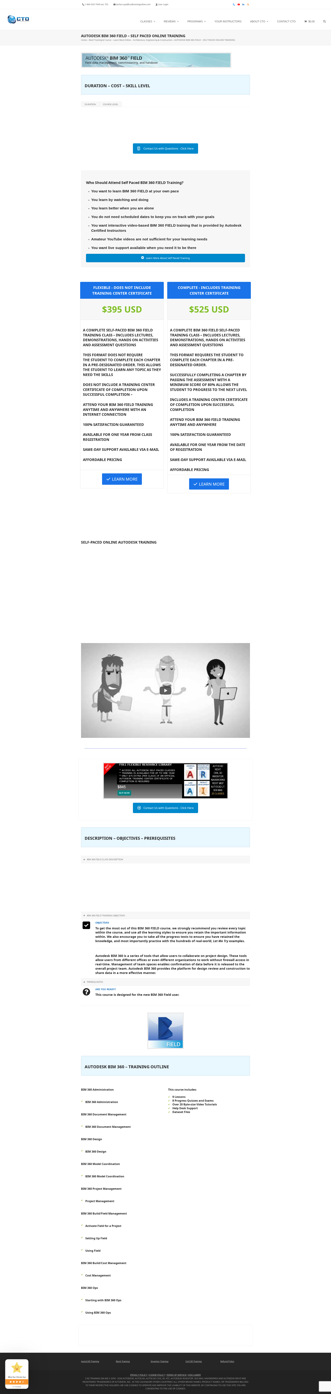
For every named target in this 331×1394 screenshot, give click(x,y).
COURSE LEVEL (110, 104)
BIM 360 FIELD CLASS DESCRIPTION (105, 859)
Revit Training (123, 1361)
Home (84, 40)
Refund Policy (227, 1361)
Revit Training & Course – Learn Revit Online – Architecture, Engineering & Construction (130, 40)
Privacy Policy (138, 1375)
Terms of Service (176, 1375)
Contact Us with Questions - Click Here (168, 148)
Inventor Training (159, 1361)
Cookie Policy (157, 1375)
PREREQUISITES (95, 981)
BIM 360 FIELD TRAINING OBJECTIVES (106, 915)
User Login (163, 4)
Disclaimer (194, 1375)
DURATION (90, 104)
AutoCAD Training (90, 1361)
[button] (324, 19)
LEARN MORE (125, 479)
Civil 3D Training (193, 1361)
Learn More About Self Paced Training (167, 258)
